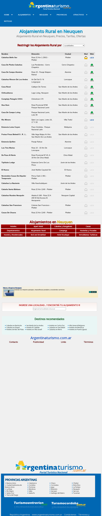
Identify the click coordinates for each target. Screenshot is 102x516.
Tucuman (76, 493)
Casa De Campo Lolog (10, 112)
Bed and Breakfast (38, 235)
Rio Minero (6, 120)
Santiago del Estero (58, 493)
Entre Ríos (76, 485)
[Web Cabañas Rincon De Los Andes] (92, 81)
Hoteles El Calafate (33, 327)
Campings (63, 230)
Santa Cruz (10, 493)
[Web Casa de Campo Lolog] (92, 114)
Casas (88, 226)
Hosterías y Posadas (88, 230)
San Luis (76, 491)
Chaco (53, 483)
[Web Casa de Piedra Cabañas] (92, 66)
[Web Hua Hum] (92, 106)
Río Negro (10, 491)
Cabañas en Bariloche (14, 325)
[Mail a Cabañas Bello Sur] (86, 59)
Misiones (54, 489)
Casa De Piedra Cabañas (11, 65)
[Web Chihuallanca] (92, 94)
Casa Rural (6, 87)
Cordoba (32, 485)
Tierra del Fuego (12, 495)
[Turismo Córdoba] (68, 511)
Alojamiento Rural (38, 230)
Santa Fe (32, 493)
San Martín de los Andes (34, 325)
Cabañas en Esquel (13, 327)
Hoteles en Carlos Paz (57, 325)
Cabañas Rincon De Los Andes (14, 79)
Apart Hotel (38, 226)
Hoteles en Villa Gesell (34, 329)
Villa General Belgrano (77, 325)
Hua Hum (5, 105)
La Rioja (9, 489)
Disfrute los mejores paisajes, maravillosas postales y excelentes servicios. (34, 289)
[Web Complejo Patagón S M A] (92, 100)
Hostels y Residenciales (13, 235)
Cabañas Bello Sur (9, 57)
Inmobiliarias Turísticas (88, 235)
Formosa (32, 487)
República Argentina (20, 514)
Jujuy (52, 487)
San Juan (54, 491)
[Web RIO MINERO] (92, 121)
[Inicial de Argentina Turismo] (50, 8)
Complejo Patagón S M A (11, 99)
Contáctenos (70, 514)
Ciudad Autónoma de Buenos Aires (13, 486)
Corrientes (54, 485)
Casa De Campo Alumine (11, 72)
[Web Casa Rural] (92, 88)
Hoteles (13, 226)
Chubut (75, 483)
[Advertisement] (51, 257)
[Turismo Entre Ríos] (30, 511)
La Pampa (76, 487)
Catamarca (33, 483)
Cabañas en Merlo (55, 329)
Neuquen (76, 489)
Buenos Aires (11, 483)
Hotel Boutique (63, 235)
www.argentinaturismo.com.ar (47, 514)
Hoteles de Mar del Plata (15, 329)
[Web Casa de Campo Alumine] (92, 73)
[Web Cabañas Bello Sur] (92, 59)
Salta (30, 491)
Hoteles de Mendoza (76, 327)
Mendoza (32, 489)
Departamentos (13, 230)
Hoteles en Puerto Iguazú (78, 329)
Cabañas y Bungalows (63, 226)
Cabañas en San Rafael (57, 327)
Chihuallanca (7, 93)
